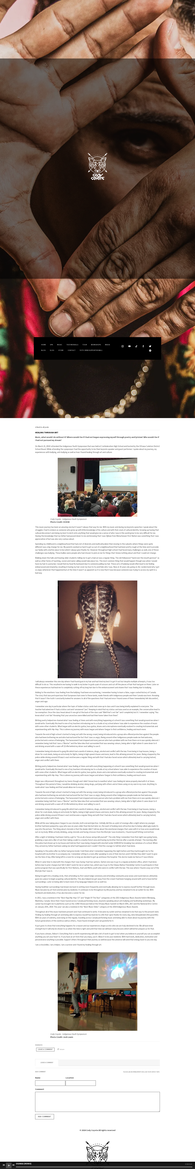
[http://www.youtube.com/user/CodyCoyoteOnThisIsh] (129, 346)
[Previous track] (4, 1165)
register (137, 1072)
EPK (51, 345)
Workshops (96, 345)
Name (37, 1077)
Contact (72, 350)
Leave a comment (45, 1049)
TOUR (84, 345)
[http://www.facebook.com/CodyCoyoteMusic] (143, 346)
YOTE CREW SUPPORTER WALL (91, 350)
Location (70, 1077)
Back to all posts (42, 427)
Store (61, 350)
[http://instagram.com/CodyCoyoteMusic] (123, 346)
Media (107, 345)
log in (130, 1072)
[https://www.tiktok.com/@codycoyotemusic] (136, 346)
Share (62, 1049)
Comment (39, 1089)
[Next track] (13, 1165)
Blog (43, 350)
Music (59, 345)
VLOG (52, 350)
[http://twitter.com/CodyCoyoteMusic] (150, 346)
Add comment (44, 1116)
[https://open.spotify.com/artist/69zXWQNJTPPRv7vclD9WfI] (150, 350)
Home (43, 345)
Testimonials (72, 345)
